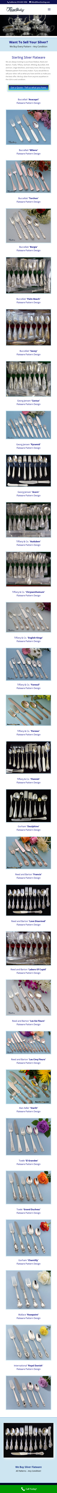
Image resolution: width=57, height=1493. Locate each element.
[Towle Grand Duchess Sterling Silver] (28, 1255)
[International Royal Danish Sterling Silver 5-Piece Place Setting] (28, 1409)
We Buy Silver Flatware (28, 1467)
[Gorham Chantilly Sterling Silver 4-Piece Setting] (28, 1308)
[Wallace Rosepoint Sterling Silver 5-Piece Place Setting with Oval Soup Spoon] (28, 1359)
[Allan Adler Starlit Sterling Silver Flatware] (28, 1154)
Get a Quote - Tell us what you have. (28, 87)
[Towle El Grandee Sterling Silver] (28, 1203)
